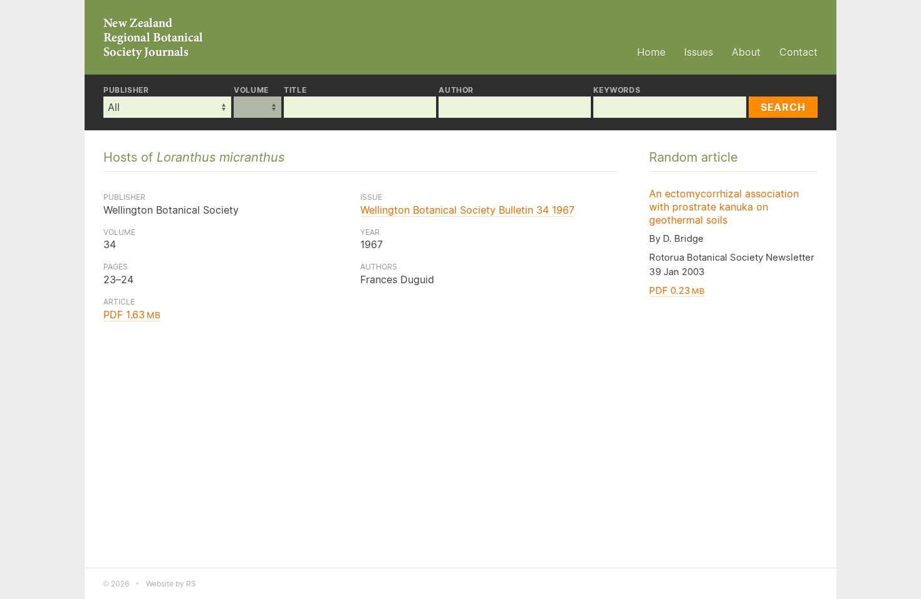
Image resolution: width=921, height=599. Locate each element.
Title (295, 90)
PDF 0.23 (676, 290)
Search (783, 107)
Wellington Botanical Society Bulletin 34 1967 (467, 210)
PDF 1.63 (131, 314)
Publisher (125, 90)
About (746, 52)
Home (651, 52)
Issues (698, 52)
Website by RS (171, 583)
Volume (251, 90)
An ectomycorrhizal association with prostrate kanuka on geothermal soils (724, 206)
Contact (798, 52)
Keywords (616, 90)
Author (456, 90)
